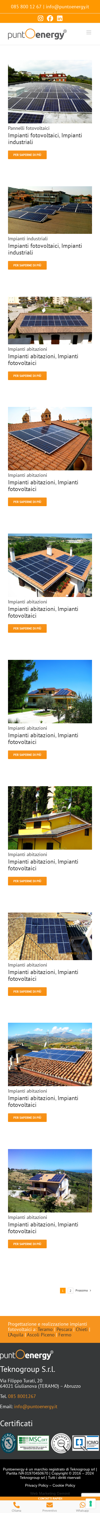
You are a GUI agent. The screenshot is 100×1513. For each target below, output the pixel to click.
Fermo (64, 1335)
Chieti (82, 1329)
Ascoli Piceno (41, 1335)
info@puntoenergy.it (67, 6)
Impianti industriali (28, 238)
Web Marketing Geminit (50, 1493)
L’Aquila (15, 1335)
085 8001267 (22, 1396)
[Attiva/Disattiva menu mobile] (89, 32)
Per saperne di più (27, 155)
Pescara (64, 1329)
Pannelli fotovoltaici (29, 128)
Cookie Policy (64, 1485)
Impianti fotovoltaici (33, 135)
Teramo (45, 1329)
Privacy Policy (36, 1485)
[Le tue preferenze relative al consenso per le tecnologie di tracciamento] (91, 1503)
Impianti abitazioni (27, 349)
